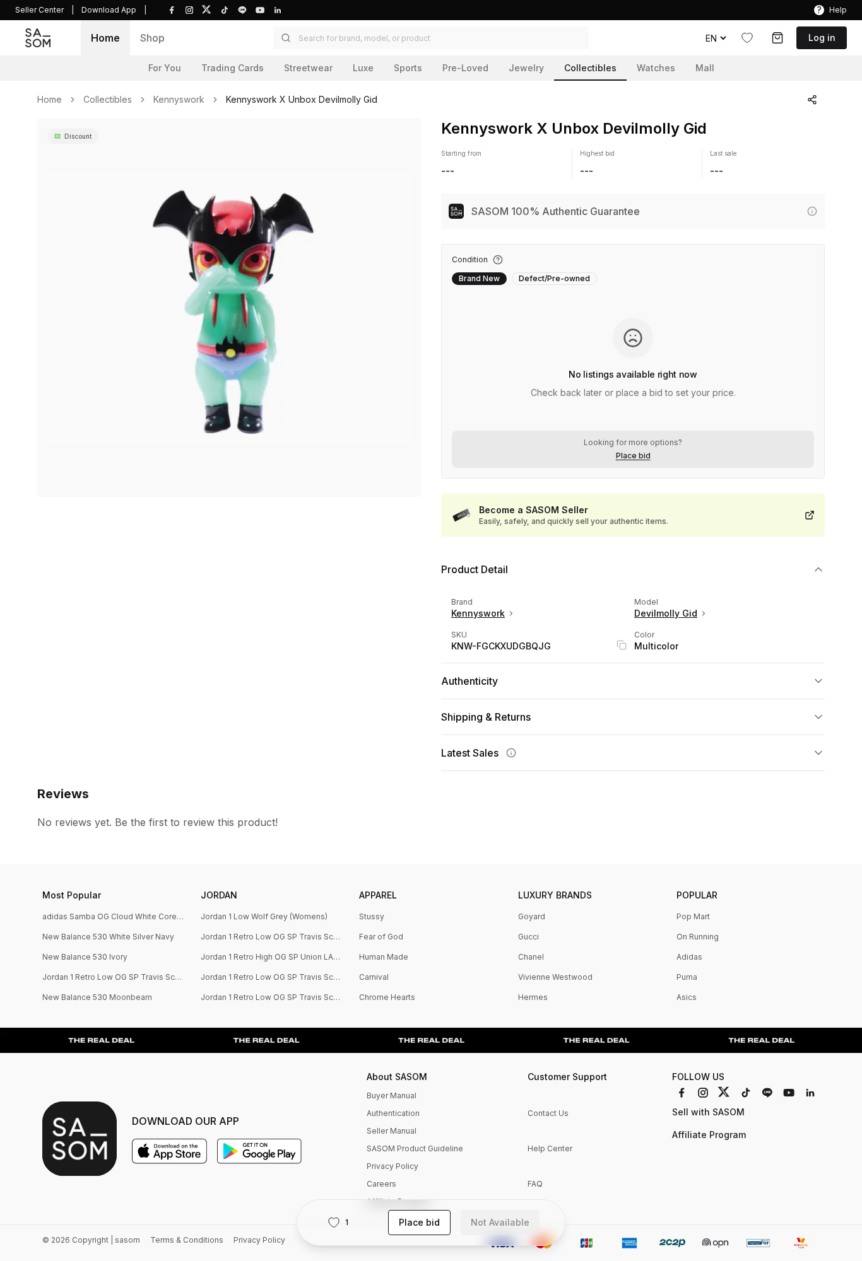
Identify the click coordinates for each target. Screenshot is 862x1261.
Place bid (633, 455)
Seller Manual (391, 1131)
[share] (812, 99)
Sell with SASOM (708, 1112)
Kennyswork (178, 100)
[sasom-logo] (38, 38)
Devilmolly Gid (665, 613)
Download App (108, 10)
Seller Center (39, 10)
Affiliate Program (709, 1134)
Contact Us (548, 1113)
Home (105, 38)
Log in (821, 37)
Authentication (393, 1113)
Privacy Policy (392, 1166)
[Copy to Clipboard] (622, 645)
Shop (152, 38)
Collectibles (107, 100)
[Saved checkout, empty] (777, 37)
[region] (229, 308)
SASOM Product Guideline (415, 1148)
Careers (381, 1183)
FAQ (535, 1183)
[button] (431, 37)
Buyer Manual (391, 1095)
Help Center (550, 1148)
